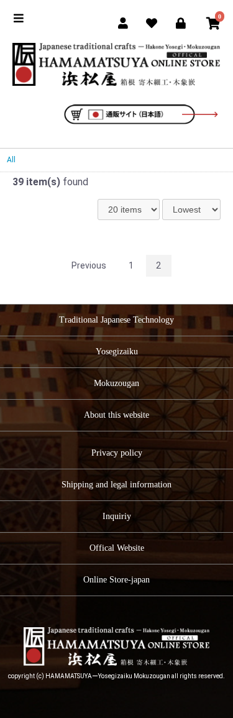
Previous (88, 265)
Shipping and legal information (116, 484)
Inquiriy (117, 516)
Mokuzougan (116, 383)
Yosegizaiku (117, 351)
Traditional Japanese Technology (116, 319)
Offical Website (116, 548)
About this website (116, 415)
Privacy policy (116, 453)
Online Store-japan (116, 579)
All (11, 159)
